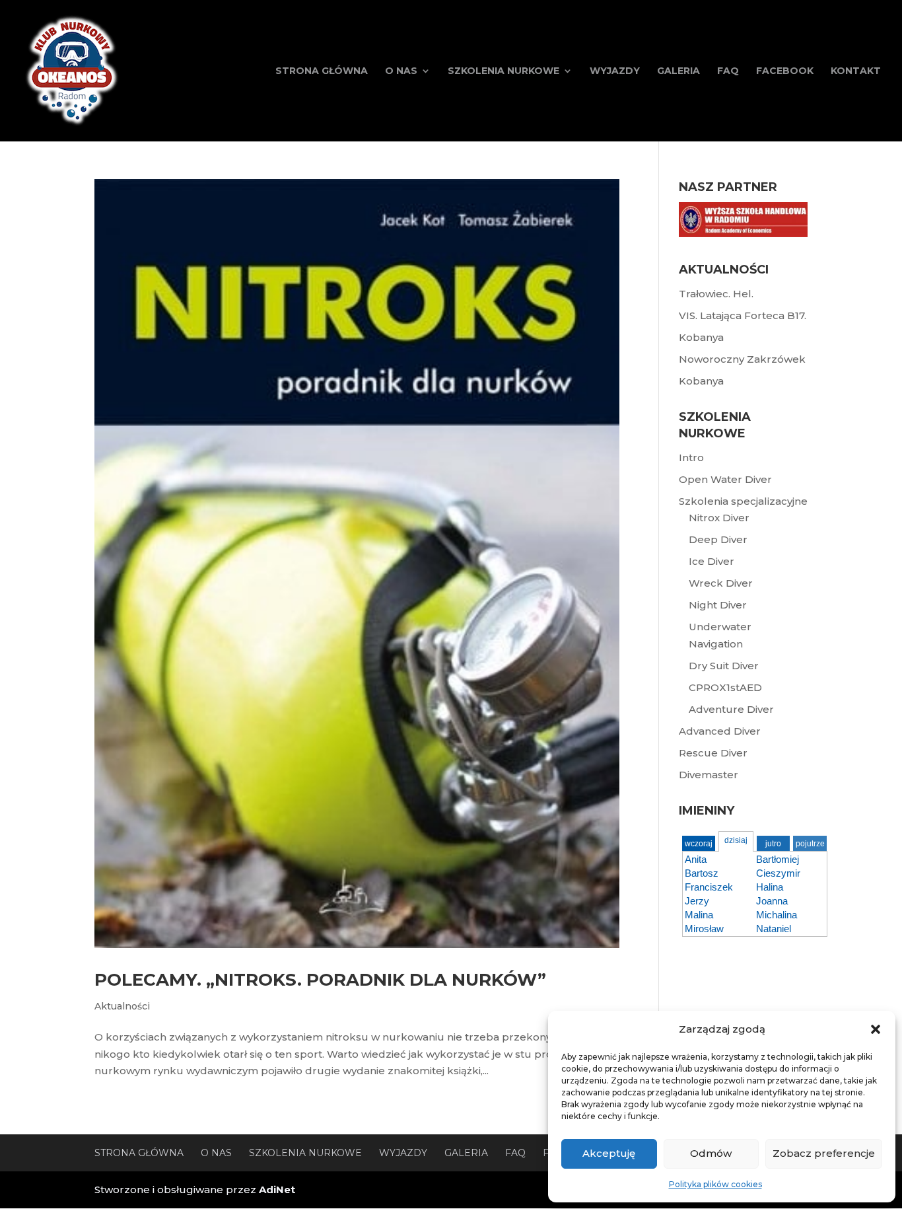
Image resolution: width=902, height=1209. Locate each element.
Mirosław (704, 928)
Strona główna (321, 71)
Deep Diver (718, 539)
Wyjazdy (615, 71)
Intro (691, 457)
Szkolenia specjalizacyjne (743, 501)
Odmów (711, 1153)
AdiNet (277, 1189)
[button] (875, 1029)
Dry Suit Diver (724, 665)
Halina (769, 887)
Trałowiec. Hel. (716, 293)
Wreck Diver (721, 583)
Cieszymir (778, 873)
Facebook (785, 71)
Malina (699, 914)
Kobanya (701, 337)
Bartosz (701, 873)
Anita (696, 859)
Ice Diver (711, 561)
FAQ (728, 71)
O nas (401, 71)
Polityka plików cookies (715, 1184)
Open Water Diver (725, 479)
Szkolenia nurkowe (503, 71)
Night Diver (718, 605)
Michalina (776, 914)
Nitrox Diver (719, 517)
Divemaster (708, 774)
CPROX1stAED (725, 687)
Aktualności (122, 1006)
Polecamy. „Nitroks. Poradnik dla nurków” (320, 979)
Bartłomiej (777, 859)
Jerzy (697, 900)
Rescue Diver (713, 753)
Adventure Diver (731, 709)
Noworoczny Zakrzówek (742, 359)
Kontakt (856, 71)
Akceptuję (608, 1153)
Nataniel (773, 928)
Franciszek (709, 887)
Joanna (772, 900)
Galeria (678, 71)
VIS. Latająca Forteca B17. (742, 315)
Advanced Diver (720, 731)
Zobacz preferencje (824, 1153)
